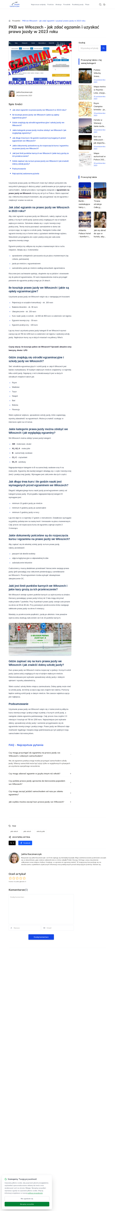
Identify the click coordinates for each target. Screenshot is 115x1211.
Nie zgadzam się (27, 1199)
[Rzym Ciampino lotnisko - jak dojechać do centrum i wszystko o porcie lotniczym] (85, 109)
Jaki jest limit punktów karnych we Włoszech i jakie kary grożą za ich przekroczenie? (40, 154)
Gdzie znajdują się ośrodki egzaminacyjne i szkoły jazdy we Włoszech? (38, 123)
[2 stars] (13, 878)
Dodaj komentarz (41, 937)
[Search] (100, 4)
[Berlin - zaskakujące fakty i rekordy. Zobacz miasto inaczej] (85, 190)
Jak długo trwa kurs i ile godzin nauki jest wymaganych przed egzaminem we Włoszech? (39, 139)
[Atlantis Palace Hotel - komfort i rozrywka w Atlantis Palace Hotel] (85, 220)
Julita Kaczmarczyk (24, 92)
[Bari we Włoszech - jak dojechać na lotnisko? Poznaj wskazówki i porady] (85, 142)
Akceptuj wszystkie (27, 1204)
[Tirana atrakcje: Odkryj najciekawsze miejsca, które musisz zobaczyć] (100, 190)
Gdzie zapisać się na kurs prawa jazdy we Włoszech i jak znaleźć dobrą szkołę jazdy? (40, 162)
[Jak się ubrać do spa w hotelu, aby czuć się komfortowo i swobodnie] (100, 220)
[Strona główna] (9, 21)
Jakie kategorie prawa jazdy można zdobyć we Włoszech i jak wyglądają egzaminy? (39, 131)
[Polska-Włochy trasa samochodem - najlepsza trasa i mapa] (85, 75)
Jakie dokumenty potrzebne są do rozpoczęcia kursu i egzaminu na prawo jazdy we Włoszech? (40, 147)
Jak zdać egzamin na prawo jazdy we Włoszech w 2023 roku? (39, 110)
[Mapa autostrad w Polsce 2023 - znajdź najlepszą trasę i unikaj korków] (85, 159)
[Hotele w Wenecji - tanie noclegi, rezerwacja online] (85, 125)
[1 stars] (10, 878)
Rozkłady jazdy (77, 4)
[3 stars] (17, 878)
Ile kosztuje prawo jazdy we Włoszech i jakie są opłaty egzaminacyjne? (35, 116)
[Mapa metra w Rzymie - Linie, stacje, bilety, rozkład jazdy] (85, 92)
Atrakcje (58, 4)
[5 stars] (24, 878)
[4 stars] (20, 878)
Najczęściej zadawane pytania (25, 173)
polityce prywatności (35, 1193)
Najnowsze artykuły (38, 4)
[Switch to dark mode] (104, 4)
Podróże (50, 4)
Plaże (87, 4)
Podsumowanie (19, 169)
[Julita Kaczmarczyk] (12, 94)
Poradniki (66, 4)
